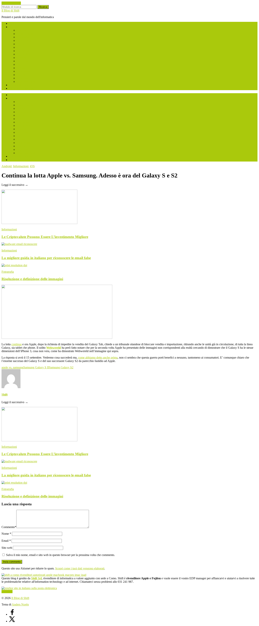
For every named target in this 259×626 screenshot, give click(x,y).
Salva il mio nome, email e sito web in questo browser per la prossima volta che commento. (60, 555)
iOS (19, 47)
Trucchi (21, 74)
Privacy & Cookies (20, 85)
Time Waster (24, 71)
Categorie (15, 26)
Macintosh (23, 50)
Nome (6, 533)
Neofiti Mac (24, 54)
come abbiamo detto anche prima (98, 357)
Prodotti (21, 57)
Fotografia (23, 37)
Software (22, 67)
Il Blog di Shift (10, 10)
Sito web (7, 547)
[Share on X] (12, 621)
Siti (19, 64)
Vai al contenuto (11, 3)
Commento (9, 527)
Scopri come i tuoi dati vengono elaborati (79, 568)
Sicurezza (22, 61)
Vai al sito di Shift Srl (22, 88)
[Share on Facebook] (12, 614)
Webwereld (53, 347)
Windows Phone (26, 81)
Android (22, 30)
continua (16, 344)
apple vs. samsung (12, 367)
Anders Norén (20, 604)
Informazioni (24, 40)
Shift (5, 394)
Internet (21, 44)
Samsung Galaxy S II (36, 367)
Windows (22, 78)
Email (6, 540)
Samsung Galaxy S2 (61, 367)
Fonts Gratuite (25, 33)
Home (12, 23)
